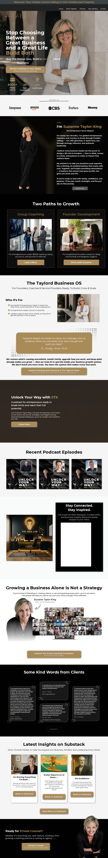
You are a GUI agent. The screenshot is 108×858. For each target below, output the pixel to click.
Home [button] (61, 9)
